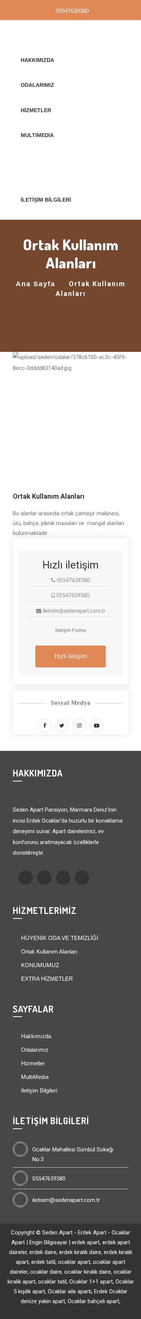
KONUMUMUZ (39, 965)
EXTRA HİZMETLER (46, 978)
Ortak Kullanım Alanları (48, 951)
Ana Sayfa (35, 284)
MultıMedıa (37, 135)
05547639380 (71, 11)
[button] (21, 422)
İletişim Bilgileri (46, 200)
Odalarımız (37, 85)
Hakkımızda (37, 60)
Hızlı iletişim (71, 656)
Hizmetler (36, 110)
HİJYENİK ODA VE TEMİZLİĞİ (59, 938)
